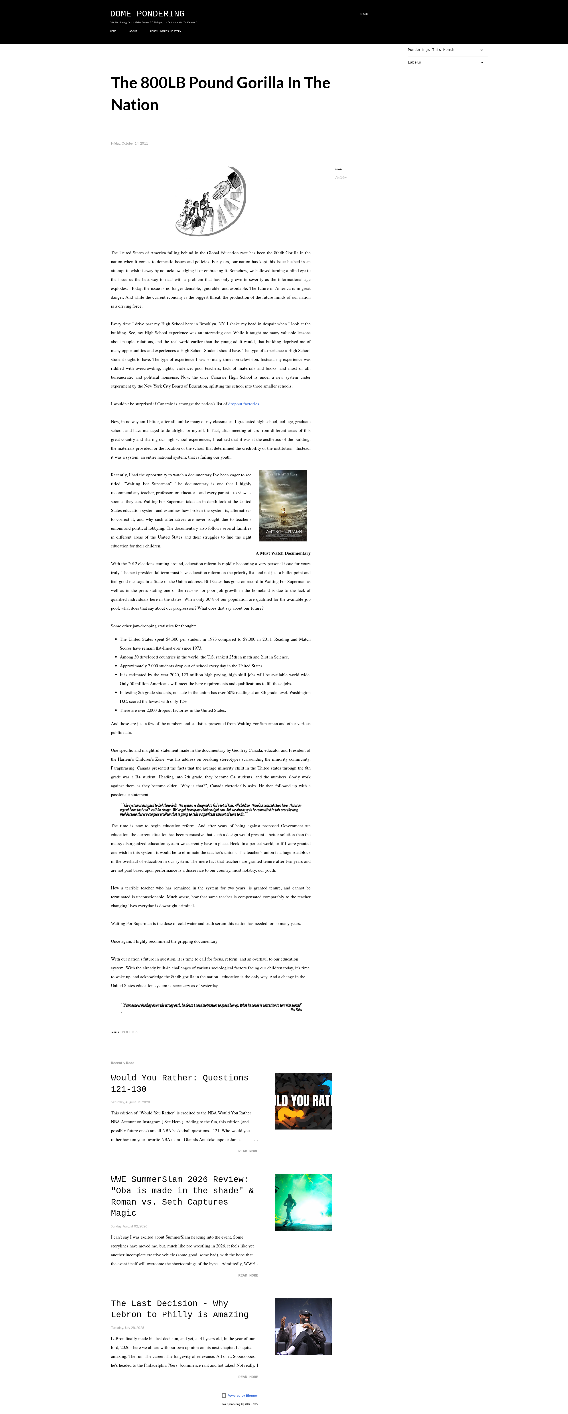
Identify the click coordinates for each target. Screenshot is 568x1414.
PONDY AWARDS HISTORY (165, 31)
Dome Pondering (147, 14)
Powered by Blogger (242, 1395)
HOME (113, 31)
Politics (340, 177)
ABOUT (133, 31)
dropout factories (243, 404)
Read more (248, 1151)
